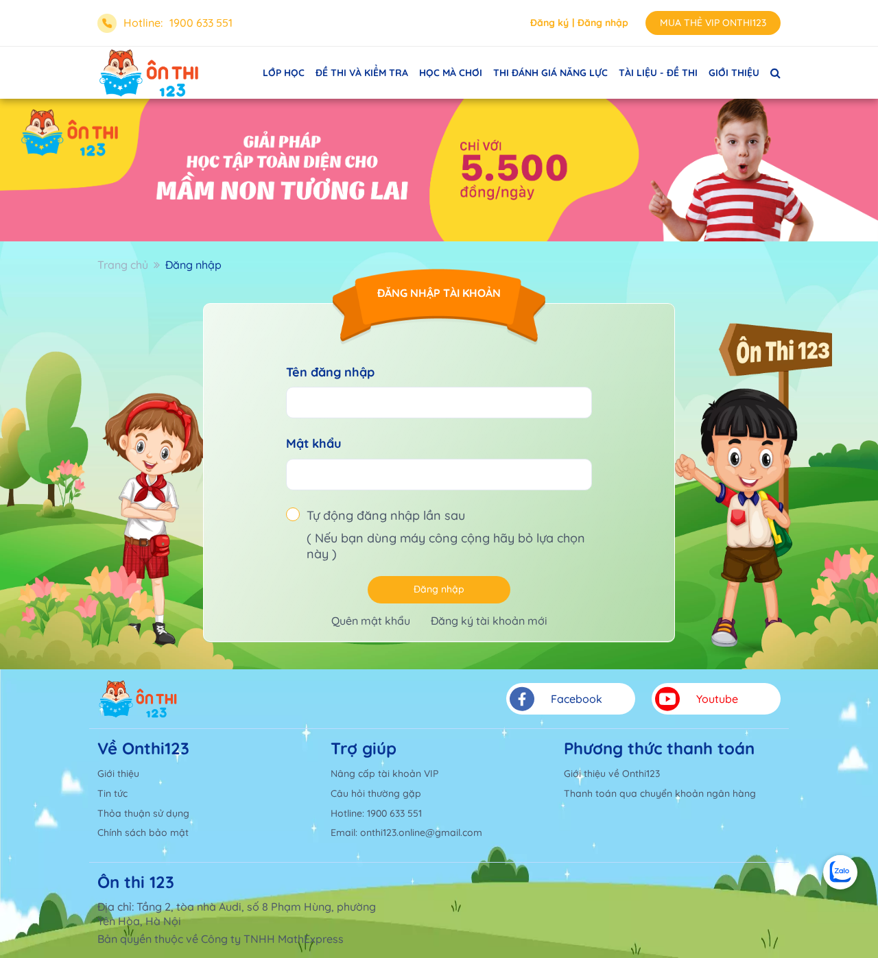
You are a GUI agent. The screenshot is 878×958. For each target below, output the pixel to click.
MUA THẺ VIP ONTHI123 (713, 22)
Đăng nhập (603, 22)
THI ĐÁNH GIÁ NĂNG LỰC (550, 73)
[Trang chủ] (137, 698)
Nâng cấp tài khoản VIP (384, 773)
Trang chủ (122, 265)
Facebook (576, 699)
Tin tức (112, 793)
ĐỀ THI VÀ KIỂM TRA (362, 73)
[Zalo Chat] (840, 872)
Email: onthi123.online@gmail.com (406, 832)
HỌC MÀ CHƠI (450, 73)
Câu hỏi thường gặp (376, 793)
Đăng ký (549, 22)
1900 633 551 (201, 22)
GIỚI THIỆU (734, 73)
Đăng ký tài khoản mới (489, 620)
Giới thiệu (118, 773)
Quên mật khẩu (370, 620)
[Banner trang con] (439, 170)
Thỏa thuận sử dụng (143, 813)
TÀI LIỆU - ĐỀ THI (658, 73)
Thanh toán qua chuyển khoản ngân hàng (660, 793)
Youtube (717, 699)
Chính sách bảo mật (143, 832)
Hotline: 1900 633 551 (376, 813)
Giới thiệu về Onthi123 (612, 773)
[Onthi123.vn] (148, 73)
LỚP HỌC (284, 73)
